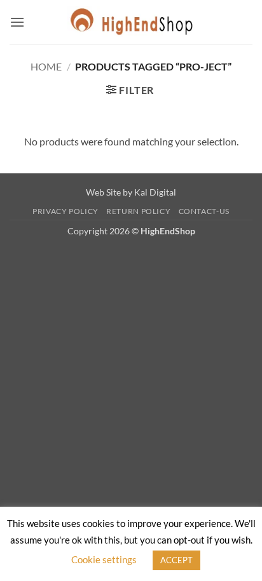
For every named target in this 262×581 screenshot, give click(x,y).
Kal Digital (155, 192)
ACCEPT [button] (176, 560)
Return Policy (138, 211)
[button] (17, 21)
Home (46, 66)
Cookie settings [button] (104, 559)
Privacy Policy (65, 211)
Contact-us (204, 211)
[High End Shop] (131, 22)
